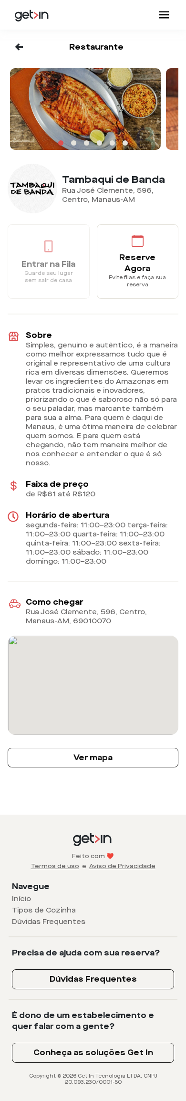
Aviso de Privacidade (122, 866)
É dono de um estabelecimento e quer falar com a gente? (83, 1021)
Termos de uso (55, 866)
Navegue (31, 886)
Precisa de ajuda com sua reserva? (86, 952)
